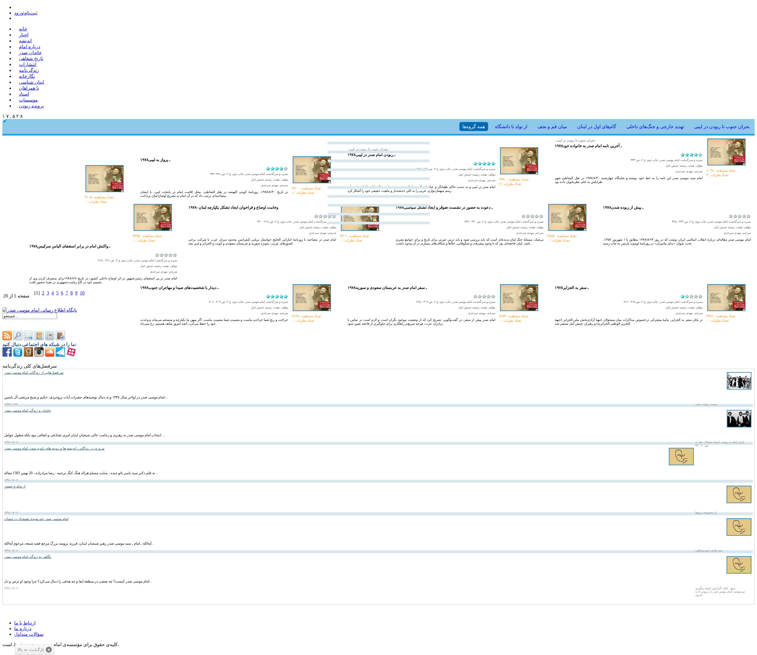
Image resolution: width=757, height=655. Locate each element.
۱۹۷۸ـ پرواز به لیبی (155, 159)
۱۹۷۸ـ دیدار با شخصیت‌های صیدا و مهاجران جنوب (179, 287)
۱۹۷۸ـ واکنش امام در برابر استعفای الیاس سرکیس (69, 246)
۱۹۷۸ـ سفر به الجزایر (572, 287)
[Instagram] (39, 355)
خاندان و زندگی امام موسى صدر (27, 410)
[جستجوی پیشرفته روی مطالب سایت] (17, 338)
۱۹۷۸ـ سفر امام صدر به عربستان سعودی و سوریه (387, 287)
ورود (18, 12)
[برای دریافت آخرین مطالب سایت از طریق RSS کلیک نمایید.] (7, 338)
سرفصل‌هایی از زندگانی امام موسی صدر (34, 373)
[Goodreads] (28, 355)
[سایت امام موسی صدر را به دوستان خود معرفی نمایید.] (28, 338)
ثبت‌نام (30, 12)
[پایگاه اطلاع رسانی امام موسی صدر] (39, 310)
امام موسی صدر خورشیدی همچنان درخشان (36, 519)
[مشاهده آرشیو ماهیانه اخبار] (49, 338)
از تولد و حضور (14, 486)
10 (82, 292)
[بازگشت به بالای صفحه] (34, 649)
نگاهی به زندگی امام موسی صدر (27, 557)
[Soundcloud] (49, 355)
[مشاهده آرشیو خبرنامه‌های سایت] (39, 338)
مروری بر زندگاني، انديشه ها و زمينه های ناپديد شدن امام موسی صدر (54, 448)
